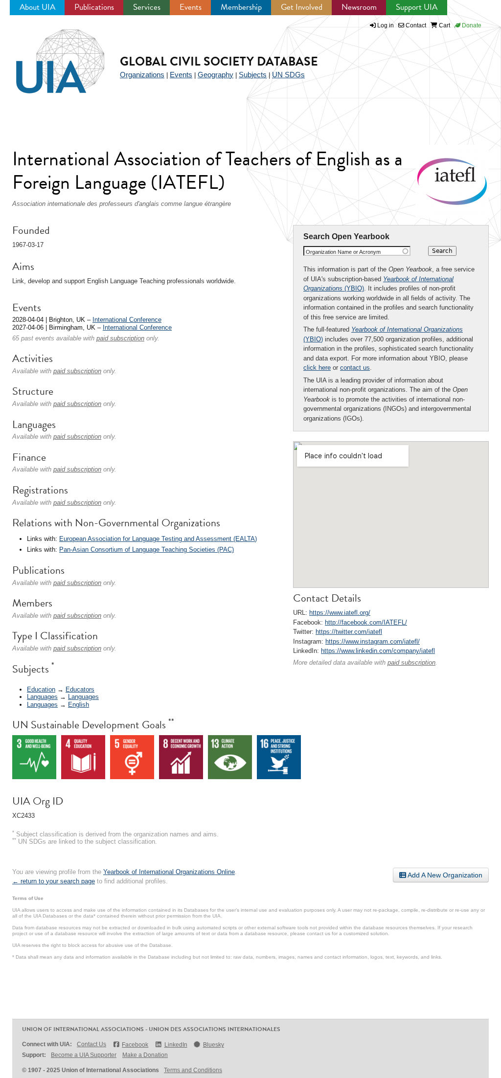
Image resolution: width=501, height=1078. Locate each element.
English (78, 704)
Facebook (135, 1044)
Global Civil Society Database (219, 61)
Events (191, 7)
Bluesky (213, 1044)
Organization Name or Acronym (343, 252)
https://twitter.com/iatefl (349, 631)
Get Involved (301, 7)
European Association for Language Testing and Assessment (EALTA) (158, 538)
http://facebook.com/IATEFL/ (366, 622)
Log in (385, 25)
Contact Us (91, 1044)
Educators (80, 689)
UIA (49, 56)
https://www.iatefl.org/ (339, 612)
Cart (443, 25)
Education (41, 689)
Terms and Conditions (193, 1070)
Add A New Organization (444, 875)
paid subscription (411, 662)
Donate (470, 25)
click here (317, 367)
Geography (215, 74)
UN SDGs (288, 74)
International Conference (126, 319)
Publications (94, 7)
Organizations (142, 74)
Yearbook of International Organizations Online (169, 872)
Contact (415, 25)
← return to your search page (53, 881)
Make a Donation (145, 1055)
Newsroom (359, 7)
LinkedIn (175, 1044)
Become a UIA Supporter (83, 1055)
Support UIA (416, 7)
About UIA (37, 7)
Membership (241, 7)
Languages (42, 696)
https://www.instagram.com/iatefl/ (372, 641)
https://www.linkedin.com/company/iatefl (378, 650)
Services (146, 7)
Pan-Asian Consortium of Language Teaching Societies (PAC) (146, 549)
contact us (355, 367)
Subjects (253, 74)
